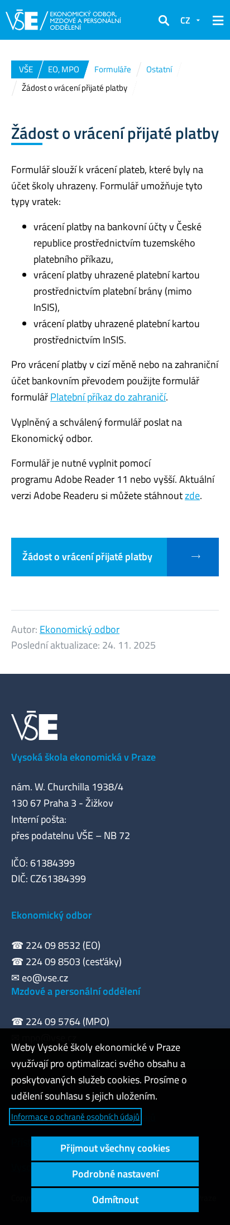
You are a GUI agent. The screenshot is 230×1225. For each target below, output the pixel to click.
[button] (163, 20)
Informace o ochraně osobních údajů (75, 1116)
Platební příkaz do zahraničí (108, 396)
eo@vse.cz (45, 977)
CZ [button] (185, 20)
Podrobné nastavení (115, 1173)
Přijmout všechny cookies (115, 1148)
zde (192, 495)
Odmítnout (115, 1199)
